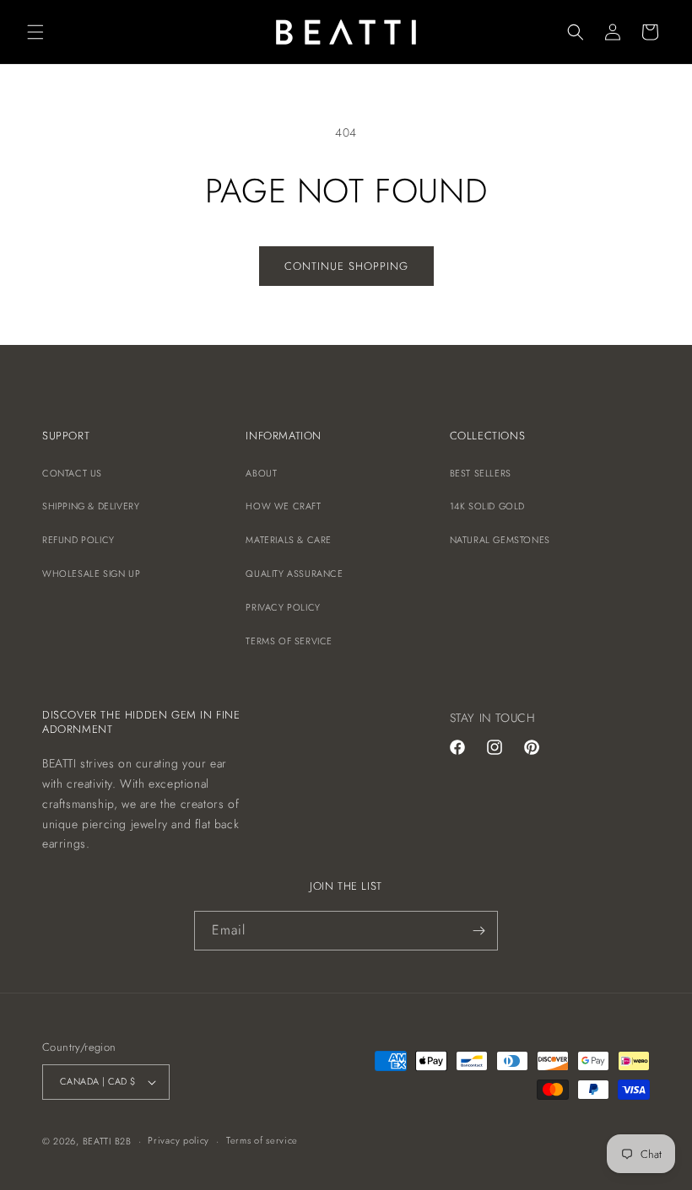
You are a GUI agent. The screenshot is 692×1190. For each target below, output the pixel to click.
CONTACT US (72, 473)
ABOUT (261, 473)
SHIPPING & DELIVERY (90, 506)
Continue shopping (346, 266)
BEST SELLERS (480, 473)
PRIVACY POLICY (283, 607)
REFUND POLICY (78, 540)
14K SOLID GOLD (487, 506)
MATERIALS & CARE (289, 540)
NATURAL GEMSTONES (500, 540)
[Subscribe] (478, 930)
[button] (35, 32)
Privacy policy (178, 1140)
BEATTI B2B (107, 1141)
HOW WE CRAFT (283, 506)
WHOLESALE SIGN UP (91, 573)
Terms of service (262, 1140)
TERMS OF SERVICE (289, 641)
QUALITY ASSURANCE (294, 573)
